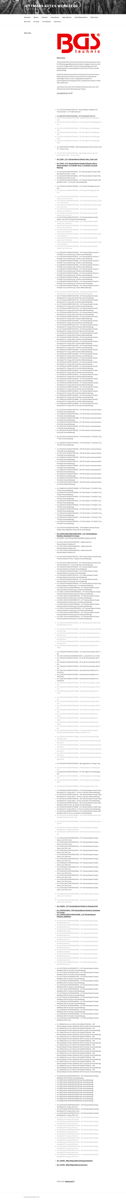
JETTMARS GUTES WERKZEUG (51, 6)
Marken (36, 17)
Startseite (27, 17)
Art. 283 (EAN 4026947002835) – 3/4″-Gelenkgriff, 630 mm (76, 116)
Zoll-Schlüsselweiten (81, 17)
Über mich (27, 21)
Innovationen (55, 17)
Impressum (57, 21)
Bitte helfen (94, 17)
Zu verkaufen (47, 21)
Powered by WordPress (30, 1197)
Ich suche (36, 21)
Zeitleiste (45, 17)
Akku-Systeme (66, 17)
